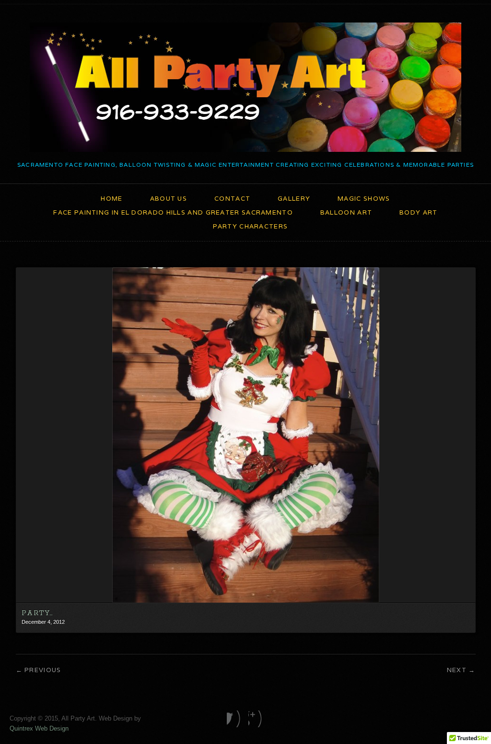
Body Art (418, 212)
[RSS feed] (256, 718)
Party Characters (250, 226)
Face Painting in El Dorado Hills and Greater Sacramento (173, 212)
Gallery (294, 199)
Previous (42, 670)
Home (111, 199)
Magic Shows (364, 199)
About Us (168, 199)
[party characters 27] (245, 600)
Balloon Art (346, 212)
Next (457, 670)
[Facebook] (235, 718)
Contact (232, 199)
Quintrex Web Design (39, 728)
